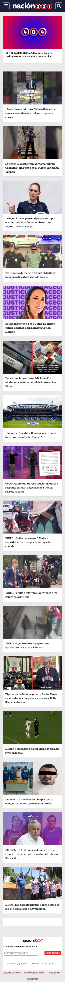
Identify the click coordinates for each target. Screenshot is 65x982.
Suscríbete (32, 979)
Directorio (54, 973)
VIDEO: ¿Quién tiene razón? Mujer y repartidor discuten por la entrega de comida (27, 542)
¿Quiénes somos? (11, 973)
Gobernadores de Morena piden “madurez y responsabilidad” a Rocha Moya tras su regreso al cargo (31, 487)
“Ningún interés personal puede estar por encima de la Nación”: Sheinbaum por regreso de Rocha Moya (30, 222)
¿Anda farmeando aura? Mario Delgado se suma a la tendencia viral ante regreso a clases (30, 113)
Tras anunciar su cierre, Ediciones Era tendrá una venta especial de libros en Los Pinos (30, 382)
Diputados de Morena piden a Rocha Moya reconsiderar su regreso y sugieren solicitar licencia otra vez (31, 698)
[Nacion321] (32, 6)
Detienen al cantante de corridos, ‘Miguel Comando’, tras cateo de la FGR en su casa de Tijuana (32, 167)
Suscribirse (53, 953)
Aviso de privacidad (34, 973)
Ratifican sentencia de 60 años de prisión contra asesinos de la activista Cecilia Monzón (30, 327)
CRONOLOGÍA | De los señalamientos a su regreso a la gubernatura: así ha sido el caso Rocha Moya (31, 854)
